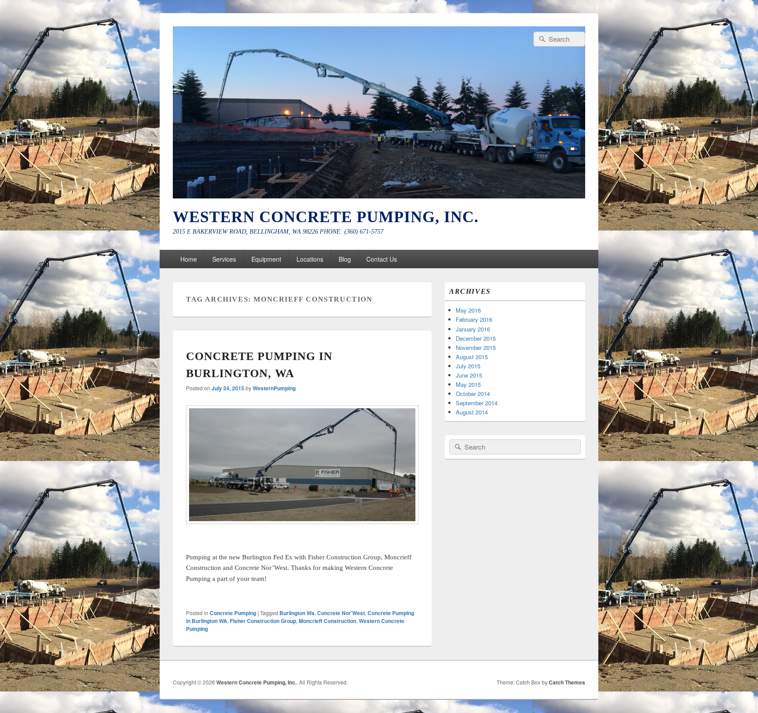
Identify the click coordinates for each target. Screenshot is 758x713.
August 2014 (472, 412)
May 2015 (468, 384)
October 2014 (473, 393)
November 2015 (476, 347)
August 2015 (472, 357)
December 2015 (476, 338)
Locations (310, 259)
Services (224, 259)
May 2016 (468, 310)
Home (188, 259)
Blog (345, 259)
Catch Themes (567, 682)
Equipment (266, 259)
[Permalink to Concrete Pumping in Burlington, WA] (302, 521)
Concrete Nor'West (341, 613)
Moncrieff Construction (327, 621)
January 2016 (473, 329)
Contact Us (381, 259)
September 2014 (476, 403)
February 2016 (474, 319)
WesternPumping (274, 388)
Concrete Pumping (233, 613)
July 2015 (468, 366)
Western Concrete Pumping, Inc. (326, 217)
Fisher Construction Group (263, 621)
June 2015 (469, 375)
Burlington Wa (297, 613)
